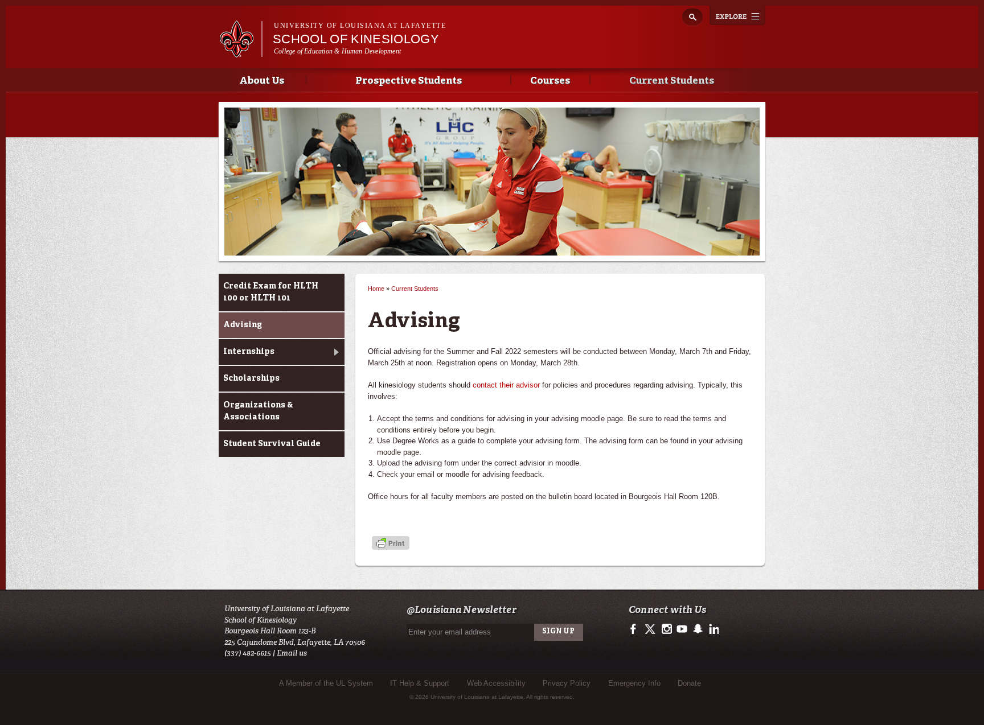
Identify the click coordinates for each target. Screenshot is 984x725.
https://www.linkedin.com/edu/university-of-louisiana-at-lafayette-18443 (713, 629)
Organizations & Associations (258, 411)
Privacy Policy (567, 683)
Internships (248, 352)
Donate (689, 683)
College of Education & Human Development (337, 51)
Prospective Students (408, 81)
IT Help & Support (419, 683)
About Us (261, 81)
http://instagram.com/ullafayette (667, 629)
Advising (242, 325)
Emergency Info (634, 683)
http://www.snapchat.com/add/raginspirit (697, 629)
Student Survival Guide (272, 444)
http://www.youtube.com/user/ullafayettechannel (682, 629)
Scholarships (251, 378)
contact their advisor (506, 385)
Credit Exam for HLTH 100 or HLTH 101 (270, 292)
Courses (550, 81)
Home (376, 288)
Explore (737, 15)
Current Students (671, 81)
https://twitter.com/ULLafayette (651, 629)
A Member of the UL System (326, 683)
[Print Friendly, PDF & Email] (390, 544)
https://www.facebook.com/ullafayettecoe (636, 629)
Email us (292, 653)
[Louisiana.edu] (241, 52)
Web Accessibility (496, 683)
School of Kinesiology (356, 39)
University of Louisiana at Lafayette (360, 26)
